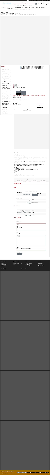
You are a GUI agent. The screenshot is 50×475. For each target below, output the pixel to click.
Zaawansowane (19, 5)
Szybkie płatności (3, 265)
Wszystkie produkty (19, 7)
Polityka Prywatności (4, 264)
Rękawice (7, 14)
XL (23, 93)
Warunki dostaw (28, 265)
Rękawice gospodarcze (12, 14)
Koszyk (14, 264)
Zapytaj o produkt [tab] (43, 180)
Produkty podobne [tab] (19, 180)
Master (17, 85)
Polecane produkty (30, 5)
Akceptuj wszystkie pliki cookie (43, 472)
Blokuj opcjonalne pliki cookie (32, 472)
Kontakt (39, 264)
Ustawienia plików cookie (22, 472)
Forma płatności (28, 264)
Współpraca (40, 266)
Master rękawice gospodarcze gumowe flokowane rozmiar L (26, 14)
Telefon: (24, 248)
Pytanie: (20, 233)
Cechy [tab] (27, 180)
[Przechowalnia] (44, 3)
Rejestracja (47, 0)
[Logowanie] (39, 3)
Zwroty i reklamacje (29, 263)
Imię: (19, 227)
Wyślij (19, 254)
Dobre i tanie (24, 5)
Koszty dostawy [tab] (34, 180)
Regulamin (2, 263)
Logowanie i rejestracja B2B (17, 263)
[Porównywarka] (41, 3)
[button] (39, 0)
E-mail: (19, 221)
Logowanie (43, 0)
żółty (16, 86)
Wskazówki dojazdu (41, 265)
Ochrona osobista (22, 87)
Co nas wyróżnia (40, 263)
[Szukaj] (36, 4)
